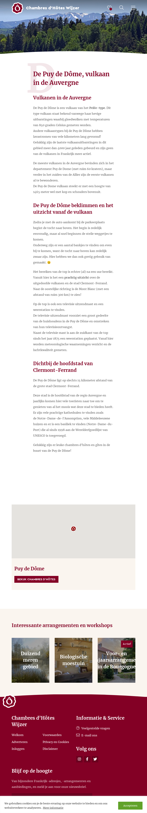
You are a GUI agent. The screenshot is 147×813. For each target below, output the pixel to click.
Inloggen (18, 749)
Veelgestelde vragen (95, 728)
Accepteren (130, 805)
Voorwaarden (52, 735)
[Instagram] (79, 759)
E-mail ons (89, 735)
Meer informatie (53, 807)
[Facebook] (87, 759)
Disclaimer (50, 749)
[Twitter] (95, 759)
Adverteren (20, 742)
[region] (73, 804)
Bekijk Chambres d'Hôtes (36, 579)
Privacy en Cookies (56, 742)
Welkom (17, 735)
